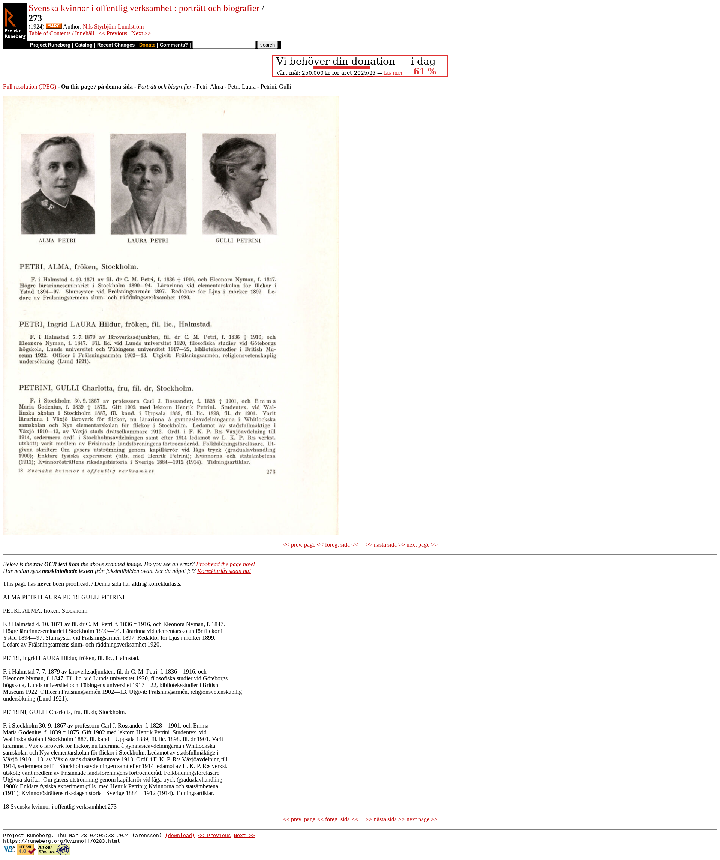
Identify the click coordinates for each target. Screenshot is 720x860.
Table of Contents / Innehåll (61, 33)
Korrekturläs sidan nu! (224, 571)
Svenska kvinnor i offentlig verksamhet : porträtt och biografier (144, 8)
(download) (180, 835)
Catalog (84, 45)
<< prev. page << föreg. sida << (320, 544)
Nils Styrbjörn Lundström (113, 26)
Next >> (141, 33)
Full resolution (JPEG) (29, 86)
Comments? (174, 45)
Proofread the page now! (225, 564)
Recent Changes (116, 45)
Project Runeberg (50, 45)
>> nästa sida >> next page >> (402, 544)
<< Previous (112, 33)
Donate (147, 45)
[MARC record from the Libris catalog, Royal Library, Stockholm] (54, 26)
